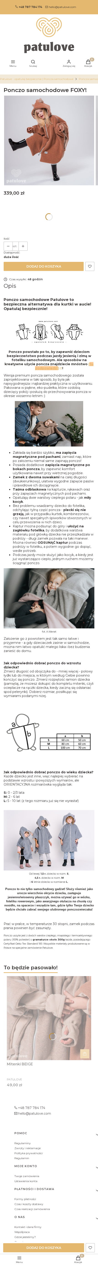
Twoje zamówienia (26, 1176)
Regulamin (21, 1158)
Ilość (7, 238)
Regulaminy (22, 1143)
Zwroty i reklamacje (27, 1148)
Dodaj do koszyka (43, 266)
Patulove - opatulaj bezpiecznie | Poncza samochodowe (36, 79)
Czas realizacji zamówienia (32, 1209)
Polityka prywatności (28, 1153)
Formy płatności (25, 1199)
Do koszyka (84, 1053)
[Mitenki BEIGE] (49, 1018)
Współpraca (22, 1232)
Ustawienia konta (25, 1181)
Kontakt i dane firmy (27, 1227)
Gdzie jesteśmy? (25, 1237)
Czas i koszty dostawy (28, 1204)
